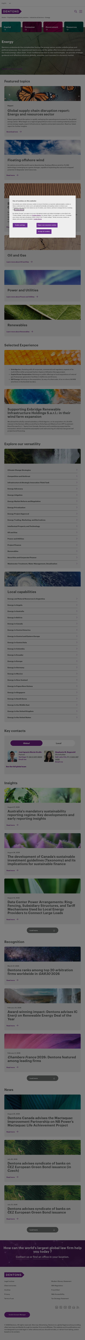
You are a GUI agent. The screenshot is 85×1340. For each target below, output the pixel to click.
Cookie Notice (38, 219)
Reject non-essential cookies (47, 225)
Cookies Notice (19, 209)
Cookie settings (20, 225)
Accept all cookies (44, 231)
